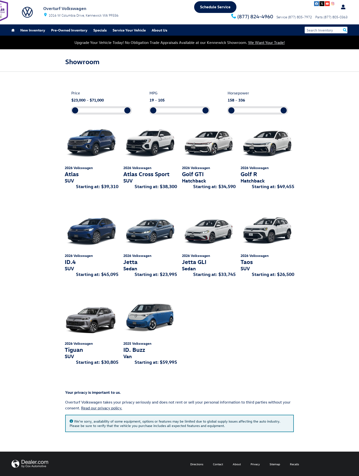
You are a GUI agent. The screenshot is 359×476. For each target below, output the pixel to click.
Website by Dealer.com (29, 464)
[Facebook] (316, 3)
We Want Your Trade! (266, 42)
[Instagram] (332, 3)
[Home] (27, 12)
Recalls (294, 464)
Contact (218, 464)
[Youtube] (327, 3)
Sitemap (275, 464)
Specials (100, 30)
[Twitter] (321, 3)
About (237, 464)
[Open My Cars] (342, 7)
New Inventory (32, 30)
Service (129, 30)
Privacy (255, 464)
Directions (196, 464)
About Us (159, 30)
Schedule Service (215, 6)
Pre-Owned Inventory (69, 30)
